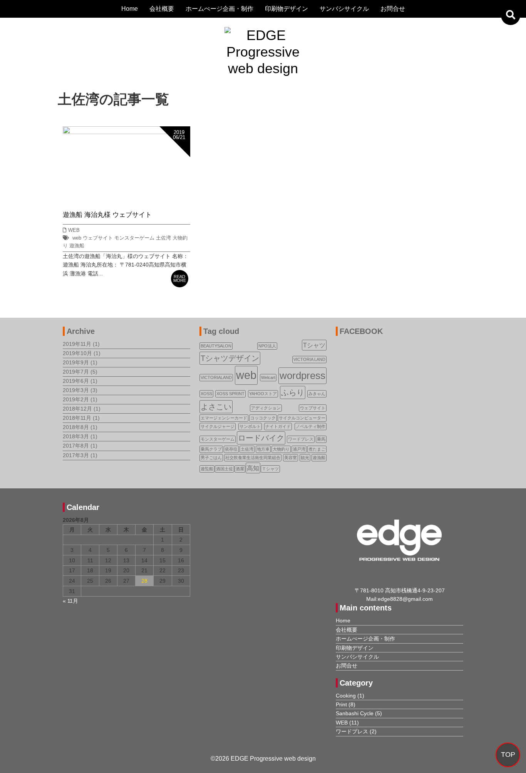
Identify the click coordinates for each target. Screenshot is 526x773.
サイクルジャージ (218, 426)
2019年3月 (76, 390)
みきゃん (316, 393)
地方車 (263, 449)
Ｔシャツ (270, 468)
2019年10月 (77, 353)
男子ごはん (211, 457)
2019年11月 (77, 344)
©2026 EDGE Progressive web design (263, 758)
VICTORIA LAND (309, 359)
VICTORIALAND (216, 377)
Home (129, 8)
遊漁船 (76, 245)
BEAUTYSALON (216, 346)
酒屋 (240, 468)
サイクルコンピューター (302, 418)
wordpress (302, 375)
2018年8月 (76, 427)
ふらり (292, 392)
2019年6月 (76, 381)
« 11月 (70, 601)
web (76, 238)
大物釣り (281, 449)
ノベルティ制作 (310, 426)
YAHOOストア (263, 393)
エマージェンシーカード (224, 418)
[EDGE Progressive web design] (263, 35)
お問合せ (392, 8)
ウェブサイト (98, 238)
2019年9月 (76, 362)
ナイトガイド (278, 426)
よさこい (216, 406)
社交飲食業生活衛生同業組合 (252, 457)
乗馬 (321, 439)
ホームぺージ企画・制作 (219, 8)
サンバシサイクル (344, 8)
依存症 (231, 449)
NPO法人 (267, 346)
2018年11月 (77, 418)
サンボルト (250, 426)
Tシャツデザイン (230, 358)
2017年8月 (76, 446)
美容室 (290, 457)
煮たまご (316, 449)
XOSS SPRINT (230, 393)
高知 (253, 467)
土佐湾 (163, 238)
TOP (508, 754)
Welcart (268, 377)
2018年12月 (77, 409)
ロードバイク (261, 438)
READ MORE (179, 278)
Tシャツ (314, 345)
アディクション (266, 408)
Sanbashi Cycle (355, 713)
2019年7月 (76, 372)
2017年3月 (76, 455)
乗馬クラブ (211, 449)
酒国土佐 (224, 468)
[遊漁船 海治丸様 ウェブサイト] (126, 130)
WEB (74, 230)
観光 (305, 457)
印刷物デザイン (286, 8)
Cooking (346, 696)
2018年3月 (76, 436)
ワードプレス (300, 439)
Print (341, 704)
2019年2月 (76, 399)
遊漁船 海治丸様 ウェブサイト (107, 214)
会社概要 (161, 8)
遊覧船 (207, 468)
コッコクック (263, 418)
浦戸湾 (299, 449)
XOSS (206, 393)
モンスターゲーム (134, 238)
